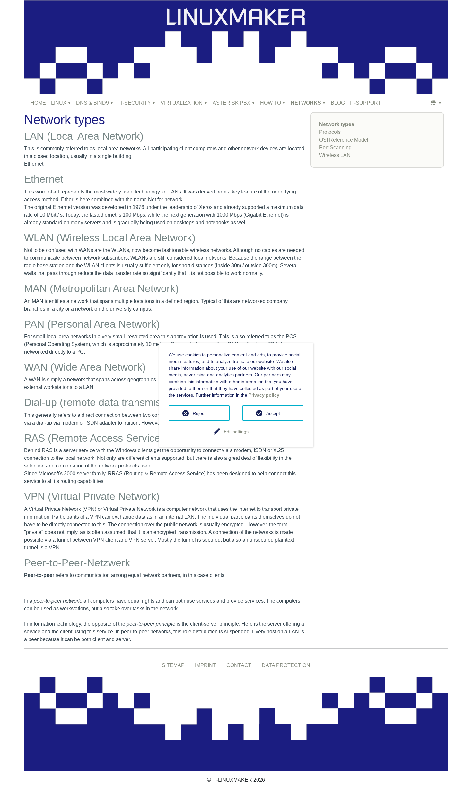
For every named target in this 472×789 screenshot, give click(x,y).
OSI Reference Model (343, 139)
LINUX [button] (58, 103)
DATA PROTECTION (286, 665)
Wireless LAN (335, 155)
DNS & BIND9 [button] (92, 103)
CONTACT (238, 665)
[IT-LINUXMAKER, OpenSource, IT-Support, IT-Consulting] (236, 723)
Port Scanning (335, 147)
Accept (273, 413)
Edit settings (236, 431)
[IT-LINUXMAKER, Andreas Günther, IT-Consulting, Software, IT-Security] (236, 46)
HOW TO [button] (270, 103)
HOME (38, 103)
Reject (199, 413)
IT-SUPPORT (365, 103)
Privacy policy (264, 395)
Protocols (330, 132)
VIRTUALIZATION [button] (182, 103)
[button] (436, 103)
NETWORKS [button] (306, 103)
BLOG (338, 103)
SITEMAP (173, 665)
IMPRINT (205, 665)
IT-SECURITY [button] (134, 103)
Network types (336, 124)
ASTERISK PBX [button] (231, 103)
